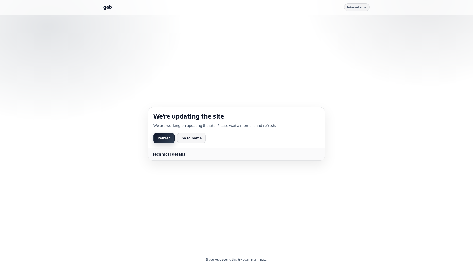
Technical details (168, 154)
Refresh (164, 138)
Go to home (191, 138)
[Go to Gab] (107, 7)
